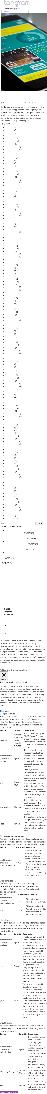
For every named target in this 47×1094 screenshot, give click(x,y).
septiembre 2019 (12, 325)
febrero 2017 (10, 408)
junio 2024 (9, 196)
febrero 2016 (10, 436)
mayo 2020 (9, 306)
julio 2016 (9, 427)
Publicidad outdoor (36, 592)
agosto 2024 (10, 190)
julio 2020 (9, 301)
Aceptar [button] (15, 662)
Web (38, 599)
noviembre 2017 (12, 386)
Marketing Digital (18, 587)
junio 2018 (9, 367)
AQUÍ (31, 651)
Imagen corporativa (21, 579)
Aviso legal (8, 617)
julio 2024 (9, 193)
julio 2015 (9, 455)
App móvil (19, 566)
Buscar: (4, 523)
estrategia (23, 576)
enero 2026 (10, 144)
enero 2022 (10, 251)
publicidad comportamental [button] (12, 833)
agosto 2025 (10, 157)
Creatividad (15, 572)
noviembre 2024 (12, 182)
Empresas (15, 575)
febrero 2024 (10, 207)
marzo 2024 (10, 204)
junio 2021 (9, 270)
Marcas (9, 584)
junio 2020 (9, 303)
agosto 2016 (10, 424)
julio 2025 (9, 160)
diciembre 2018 (11, 350)
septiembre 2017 (12, 391)
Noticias (40, 102)
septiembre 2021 (12, 262)
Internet (40, 578)
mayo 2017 (9, 400)
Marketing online (33, 587)
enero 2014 (10, 504)
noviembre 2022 (12, 232)
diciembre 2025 (11, 146)
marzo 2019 (10, 342)
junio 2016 (9, 430)
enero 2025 (10, 177)
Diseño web (33, 572)
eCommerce (5, 576)
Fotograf (4, 579)
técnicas (5, 711)
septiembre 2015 (12, 449)
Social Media (31, 596)
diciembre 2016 (11, 413)
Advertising (5, 566)
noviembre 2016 (12, 416)
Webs (42, 599)
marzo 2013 (10, 518)
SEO (25, 595)
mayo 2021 (9, 273)
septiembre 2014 (12, 482)
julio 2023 (9, 223)
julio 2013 (9, 515)
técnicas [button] (3, 708)
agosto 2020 (10, 298)
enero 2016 (10, 438)
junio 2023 (9, 226)
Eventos (32, 575)
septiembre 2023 (12, 221)
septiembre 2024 (12, 188)
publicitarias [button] (5, 1020)
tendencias (32, 599)
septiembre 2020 (12, 295)
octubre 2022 (10, 234)
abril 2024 (9, 201)
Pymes (3, 596)
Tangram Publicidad (13, 102)
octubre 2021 (10, 259)
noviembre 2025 (12, 149)
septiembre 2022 (12, 237)
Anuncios (13, 566)
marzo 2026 (10, 138)
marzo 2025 (10, 171)
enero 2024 (10, 210)
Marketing (20, 583)
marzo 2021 (10, 279)
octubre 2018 (10, 356)
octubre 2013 (10, 513)
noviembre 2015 (12, 444)
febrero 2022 (10, 248)
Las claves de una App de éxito (19, 94)
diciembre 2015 (11, 441)
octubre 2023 (10, 218)
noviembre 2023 (12, 215)
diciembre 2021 (11, 254)
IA (14, 579)
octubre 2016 (10, 419)
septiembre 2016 (12, 422)
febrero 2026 (10, 141)
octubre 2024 (10, 185)
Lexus (4, 583)
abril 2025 (9, 168)
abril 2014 (9, 496)
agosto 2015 (10, 452)
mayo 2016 (9, 433)
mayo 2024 (9, 199)
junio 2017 (9, 397)
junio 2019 (9, 334)
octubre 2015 (10, 447)
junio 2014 (9, 491)
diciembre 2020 (11, 287)
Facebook (39, 576)
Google (10, 579)
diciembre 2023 (11, 212)
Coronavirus (5, 572)
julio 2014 (9, 488)
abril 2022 (9, 243)
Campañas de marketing (9, 569)
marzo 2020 (10, 312)
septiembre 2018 (12, 358)
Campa (39, 566)
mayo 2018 (9, 369)
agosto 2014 (10, 485)
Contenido (34, 569)
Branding (32, 566)
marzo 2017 (10, 405)
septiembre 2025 (12, 155)
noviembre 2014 (12, 477)
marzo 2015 (10, 466)
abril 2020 (9, 309)
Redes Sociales (14, 595)
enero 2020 (10, 314)
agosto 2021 (10, 265)
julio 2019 (9, 331)
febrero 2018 (10, 378)
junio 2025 (9, 163)
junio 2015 (9, 458)
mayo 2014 (9, 493)
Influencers (31, 579)
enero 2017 (10, 411)
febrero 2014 (10, 502)
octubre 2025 (10, 152)
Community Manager (24, 569)
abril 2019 (9, 339)
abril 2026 (9, 135)
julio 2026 (9, 127)
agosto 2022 (10, 240)
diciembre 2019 (11, 317)
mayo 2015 (9, 460)
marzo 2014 (10, 499)
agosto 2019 (10, 328)
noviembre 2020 (12, 290)
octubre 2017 (10, 389)
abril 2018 (9, 372)
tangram (5, 599)
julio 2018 (9, 364)
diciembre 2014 (11, 474)
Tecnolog (24, 599)
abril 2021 (9, 276)
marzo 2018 (10, 375)
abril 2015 (9, 463)
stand (38, 596)
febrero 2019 (10, 345)
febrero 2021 (10, 281)
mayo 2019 (9, 336)
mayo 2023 (9, 229)
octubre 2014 (10, 480)
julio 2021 (9, 268)
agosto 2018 (10, 361)
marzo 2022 (10, 246)
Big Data (25, 566)
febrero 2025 (10, 174)
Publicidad (21, 591)
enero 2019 (10, 347)
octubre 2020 (10, 292)
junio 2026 (9, 130)
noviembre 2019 (12, 320)
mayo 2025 (9, 166)
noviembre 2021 (12, 257)
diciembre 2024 (11, 179)
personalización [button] (7, 878)
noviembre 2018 (12, 353)
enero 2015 (10, 471)
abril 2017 (9, 402)
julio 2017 (9, 394)
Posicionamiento (7, 592)
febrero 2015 (10, 469)
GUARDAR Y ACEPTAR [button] (9, 1092)
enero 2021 (10, 284)
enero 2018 (10, 380)
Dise (22, 572)
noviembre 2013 (12, 510)
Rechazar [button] (23, 662)
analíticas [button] (4, 917)
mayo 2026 (9, 133)
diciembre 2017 (11, 383)
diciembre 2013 (11, 507)
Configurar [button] (33, 662)
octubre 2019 (10, 323)
